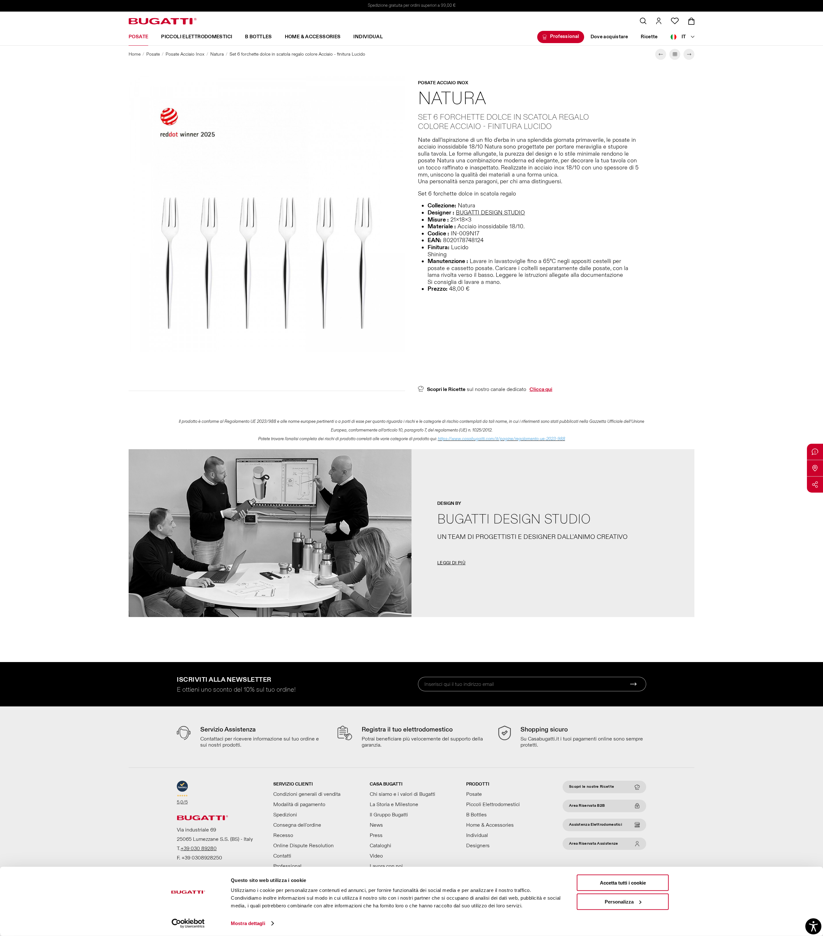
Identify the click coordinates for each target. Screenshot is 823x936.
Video (376, 856)
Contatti (282, 856)
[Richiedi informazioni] (815, 452)
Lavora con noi (386, 866)
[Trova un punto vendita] (815, 468)
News (376, 825)
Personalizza (619, 901)
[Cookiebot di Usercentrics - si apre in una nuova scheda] (188, 923)
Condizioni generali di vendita (306, 794)
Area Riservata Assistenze (593, 843)
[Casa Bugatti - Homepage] (163, 21)
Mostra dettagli (248, 923)
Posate (138, 37)
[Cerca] (643, 21)
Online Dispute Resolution (303, 845)
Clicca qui (540, 389)
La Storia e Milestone (394, 804)
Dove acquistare (609, 37)
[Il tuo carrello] (691, 21)
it (684, 37)
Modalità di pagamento (299, 804)
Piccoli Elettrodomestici (196, 37)
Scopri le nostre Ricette (591, 786)
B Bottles (258, 37)
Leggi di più (451, 563)
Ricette (649, 37)
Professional (564, 36)
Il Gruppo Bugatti (389, 815)
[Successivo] (688, 54)
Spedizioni (285, 815)
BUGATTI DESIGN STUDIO (490, 212)
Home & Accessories (313, 37)
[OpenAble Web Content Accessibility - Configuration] (813, 926)
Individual (368, 37)
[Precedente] (660, 54)
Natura (217, 54)
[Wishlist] (674, 21)
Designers (478, 845)
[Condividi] (815, 485)
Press (376, 835)
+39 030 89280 (199, 848)
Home (134, 54)
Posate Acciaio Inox (185, 54)
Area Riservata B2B (587, 805)
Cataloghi (380, 845)
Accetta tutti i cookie (623, 883)
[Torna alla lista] (674, 54)
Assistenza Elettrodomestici (595, 824)
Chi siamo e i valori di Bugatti (402, 794)
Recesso (283, 835)
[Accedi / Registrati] (658, 21)
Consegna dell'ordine (297, 825)
